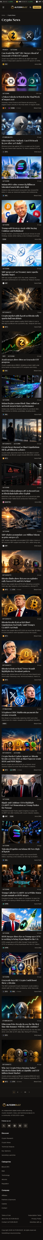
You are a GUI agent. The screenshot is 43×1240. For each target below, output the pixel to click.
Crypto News (6, 1142)
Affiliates (4, 1195)
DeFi (4, 356)
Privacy (5, 50)
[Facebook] (20, 1126)
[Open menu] (3, 7)
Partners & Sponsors (9, 1200)
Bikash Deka (37, 108)
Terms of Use (6, 1215)
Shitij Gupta (37, 152)
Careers (4, 1204)
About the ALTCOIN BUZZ (10, 1219)
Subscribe (37, 7)
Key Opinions (6, 1151)
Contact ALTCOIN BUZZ (10, 1222)
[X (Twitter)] (4, 1126)
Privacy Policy (36, 1219)
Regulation (5, 1184)
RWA (3, 1171)
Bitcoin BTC (7, 312)
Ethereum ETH (8, 137)
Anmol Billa (38, 64)
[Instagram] (25, 1126)
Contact (4, 1208)
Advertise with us (35, 1222)
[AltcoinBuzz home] (19, 7)
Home (3, 15)
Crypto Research (7, 1138)
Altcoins (14, 50)
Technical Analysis (8, 1147)
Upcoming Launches (8, 1155)
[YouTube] (9, 1126)
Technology (6, 1175)
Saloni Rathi (37, 283)
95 (25, 1092)
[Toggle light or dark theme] (30, 7)
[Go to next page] (29, 1092)
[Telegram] (15, 1126)
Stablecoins (7, 709)
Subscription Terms (34, 1215)
